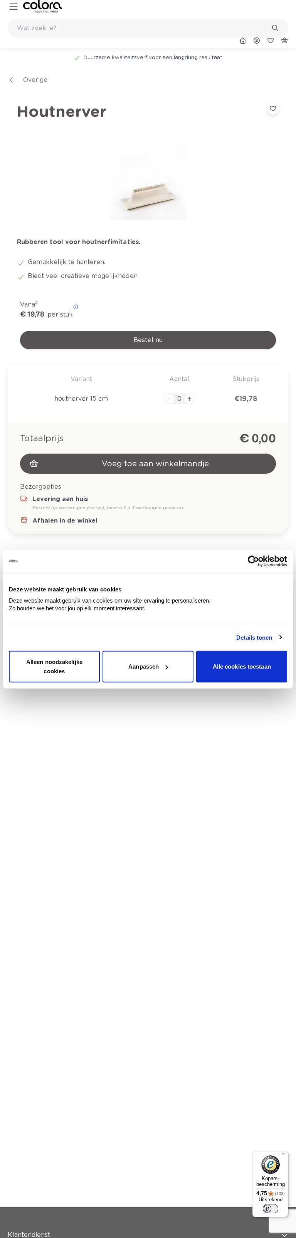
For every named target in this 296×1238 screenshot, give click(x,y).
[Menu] (283, 1155)
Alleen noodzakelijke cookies (54, 666)
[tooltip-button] (76, 307)
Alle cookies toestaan (242, 666)
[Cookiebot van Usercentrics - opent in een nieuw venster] (253, 561)
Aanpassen (143, 666)
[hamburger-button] (13, 6)
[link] (42, 6)
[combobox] (148, 28)
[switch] (270, 1208)
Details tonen (254, 637)
